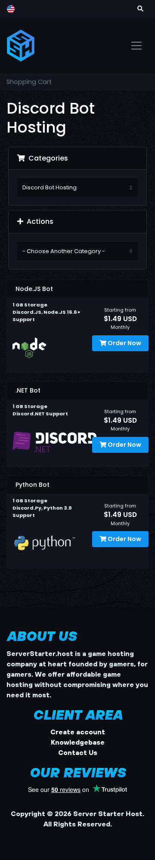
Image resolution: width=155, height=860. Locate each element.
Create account (77, 732)
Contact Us (77, 752)
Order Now (123, 343)
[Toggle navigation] (136, 45)
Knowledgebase (78, 742)
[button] (140, 9)
